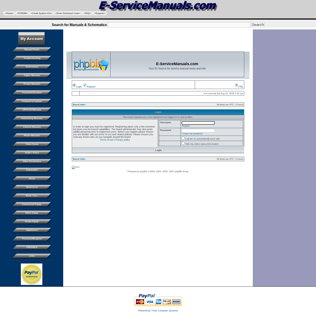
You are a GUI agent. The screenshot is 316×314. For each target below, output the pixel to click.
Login (78, 86)
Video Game (32, 144)
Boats (32, 178)
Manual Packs (32, 49)
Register (91, 86)
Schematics (32, 67)
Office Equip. (32, 213)
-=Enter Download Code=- (68, 13)
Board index (79, 104)
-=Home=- (9, 13)
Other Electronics (32, 161)
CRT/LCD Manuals (32, 110)
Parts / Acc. (32, 196)
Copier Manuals (32, 75)
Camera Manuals (32, 127)
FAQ (240, 86)
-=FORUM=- (22, 13)
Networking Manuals (32, 118)
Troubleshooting (32, 58)
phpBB (143, 171)
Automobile (32, 170)
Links (32, 256)
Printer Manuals (32, 84)
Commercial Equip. (32, 204)
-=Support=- (100, 13)
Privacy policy (122, 139)
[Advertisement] (158, 16)
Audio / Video (32, 153)
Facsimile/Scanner (32, 92)
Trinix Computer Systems (164, 310)
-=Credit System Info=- (42, 13)
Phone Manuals (32, 135)
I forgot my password (192, 133)
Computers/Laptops (32, 101)
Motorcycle (32, 187)
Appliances (32, 230)
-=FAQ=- (87, 13)
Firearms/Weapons (32, 238)
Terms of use (107, 139)
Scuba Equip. (32, 221)
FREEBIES (31, 247)
